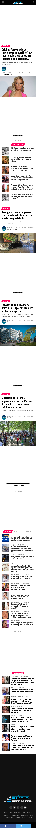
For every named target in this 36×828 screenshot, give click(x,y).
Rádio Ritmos (8, 74)
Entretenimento (15, 815)
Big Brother (24, 815)
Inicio (5, 812)
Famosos (6, 815)
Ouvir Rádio (17, 812)
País (24, 812)
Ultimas (32, 815)
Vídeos (30, 818)
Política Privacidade (21, 818)
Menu (11, 812)
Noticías (29, 812)
